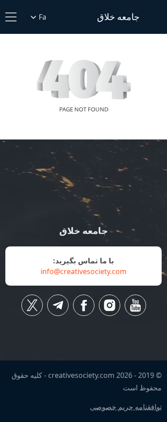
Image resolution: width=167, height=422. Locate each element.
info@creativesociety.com (83, 271)
